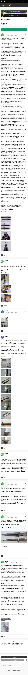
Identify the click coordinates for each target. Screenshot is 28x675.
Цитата (5, 255)
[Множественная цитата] (2, 255)
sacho (5, 23)
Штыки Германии (11, 24)
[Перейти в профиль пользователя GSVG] (2, 311)
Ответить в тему (14, 29)
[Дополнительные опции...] (25, 35)
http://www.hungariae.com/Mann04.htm (18, 463)
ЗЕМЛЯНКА (6, 5)
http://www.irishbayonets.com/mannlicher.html (11, 60)
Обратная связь (16, 670)
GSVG (6, 311)
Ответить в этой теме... (9, 650)
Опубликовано (11, 35)
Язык (9, 670)
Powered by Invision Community (14, 673)
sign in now (7, 644)
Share (14, 657)
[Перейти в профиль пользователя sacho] (2, 34)
